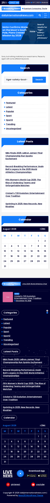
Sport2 (9, 120)
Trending (10, 124)
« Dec (42, 228)
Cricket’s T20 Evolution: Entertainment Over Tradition (27, 297)
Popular (10, 111)
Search (25, 68)
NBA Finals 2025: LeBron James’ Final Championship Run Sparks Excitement (24, 156)
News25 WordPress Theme (30, 495)
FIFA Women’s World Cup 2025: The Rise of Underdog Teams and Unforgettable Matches (23, 182)
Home (32, 31)
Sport (9, 115)
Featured (10, 102)
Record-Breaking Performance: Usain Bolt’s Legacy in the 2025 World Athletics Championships (25, 169)
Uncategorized (13, 128)
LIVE (8, 473)
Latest (9, 107)
